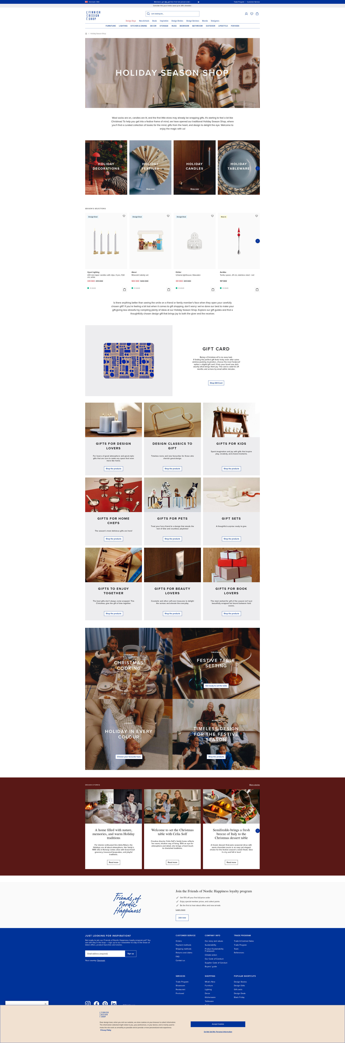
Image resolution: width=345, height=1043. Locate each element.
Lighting (123, 26)
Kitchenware (210, 997)
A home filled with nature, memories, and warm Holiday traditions (113, 834)
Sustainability (210, 945)
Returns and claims (184, 953)
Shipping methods (183, 949)
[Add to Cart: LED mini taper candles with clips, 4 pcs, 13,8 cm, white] (124, 289)
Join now (182, 918)
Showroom (180, 985)
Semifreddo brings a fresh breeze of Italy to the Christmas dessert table (231, 834)
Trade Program (240, 945)
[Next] (258, 168)
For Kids (235, 26)
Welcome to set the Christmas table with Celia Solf (172, 832)
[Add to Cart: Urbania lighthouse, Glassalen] (213, 289)
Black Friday (239, 997)
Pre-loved (180, 993)
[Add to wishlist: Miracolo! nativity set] (168, 216)
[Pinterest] (105, 1004)
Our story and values (214, 941)
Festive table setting (216, 663)
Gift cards (238, 989)
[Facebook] (96, 1004)
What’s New (210, 982)
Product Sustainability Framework (214, 950)
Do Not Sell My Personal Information (218, 1032)
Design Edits (239, 985)
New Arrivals (144, 21)
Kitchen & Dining (139, 26)
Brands (205, 21)
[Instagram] (88, 1004)
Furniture (111, 26)
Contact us (180, 960)
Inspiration (164, 21)
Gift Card (216, 349)
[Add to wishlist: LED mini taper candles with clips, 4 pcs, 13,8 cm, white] (124, 216)
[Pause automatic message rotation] (198, 2)
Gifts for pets (172, 519)
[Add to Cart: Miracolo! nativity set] (168, 289)
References (239, 953)
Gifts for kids (231, 444)
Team (236, 949)
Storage (164, 26)
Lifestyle (223, 26)
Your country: (91, 960)
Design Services (192, 21)
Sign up (130, 953)
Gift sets (231, 519)
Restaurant (180, 989)
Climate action (211, 955)
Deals (154, 21)
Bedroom (184, 26)
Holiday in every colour (129, 734)
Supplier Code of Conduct (216, 963)
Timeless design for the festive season (216, 734)
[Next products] (258, 241)
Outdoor (210, 26)
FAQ (177, 956)
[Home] (86, 34)
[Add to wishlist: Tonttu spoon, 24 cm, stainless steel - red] (256, 216)
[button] (246, 13)
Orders (179, 941)
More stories (254, 785)
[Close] (46, 1004)
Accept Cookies (218, 1024)
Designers (215, 21)
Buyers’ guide (211, 966)
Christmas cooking (129, 665)
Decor (153, 26)
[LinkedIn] (113, 1004)
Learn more (180, 910)
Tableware (209, 1001)
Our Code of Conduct (214, 959)
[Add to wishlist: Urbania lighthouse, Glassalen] (212, 216)
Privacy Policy (105, 1030)
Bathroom (197, 26)
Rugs (174, 26)
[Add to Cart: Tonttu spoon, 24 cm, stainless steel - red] (257, 289)
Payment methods (183, 945)
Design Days (131, 21)
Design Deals (240, 993)
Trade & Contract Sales (244, 941)
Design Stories (177, 21)
